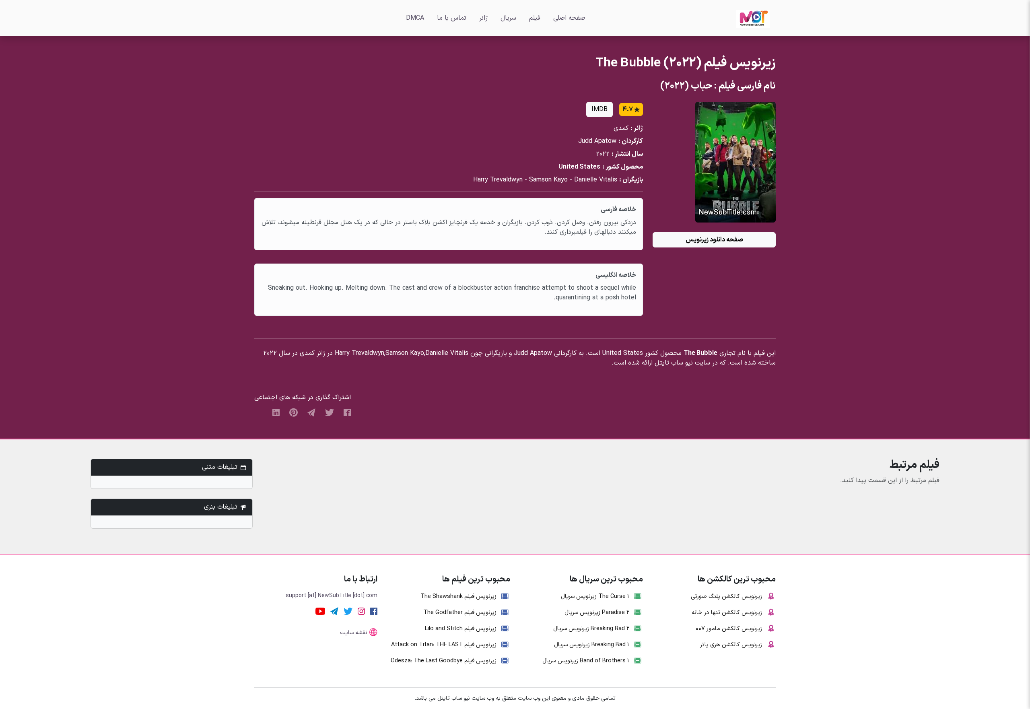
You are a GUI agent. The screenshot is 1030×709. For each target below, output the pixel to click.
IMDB (599, 109)
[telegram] (311, 412)
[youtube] (320, 611)
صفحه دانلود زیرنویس (714, 240)
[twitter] (329, 412)
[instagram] (361, 611)
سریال (508, 18)
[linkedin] (276, 412)
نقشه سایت (353, 633)
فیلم (534, 18)
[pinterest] (293, 412)
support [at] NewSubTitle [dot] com (331, 596)
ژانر (483, 18)
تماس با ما (451, 18)
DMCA (415, 18)
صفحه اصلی (569, 18)
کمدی (621, 128)
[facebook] (347, 412)
